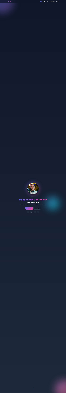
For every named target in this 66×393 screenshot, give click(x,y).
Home (41, 1)
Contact (57, 1)
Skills (47, 1)
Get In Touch (29, 208)
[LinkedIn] (28, 212)
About (44, 1)
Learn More (37, 208)
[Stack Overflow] (38, 212)
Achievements (52, 1)
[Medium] (35, 212)
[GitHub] (31, 212)
